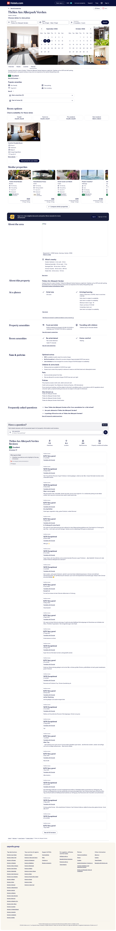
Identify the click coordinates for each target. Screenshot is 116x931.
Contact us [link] (45, 860)
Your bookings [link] (45, 854)
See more (45, 275)
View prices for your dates (29, 161)
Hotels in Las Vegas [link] (12, 854)
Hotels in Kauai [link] (28, 879)
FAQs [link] (43, 857)
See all (10, 91)
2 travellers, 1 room (79, 23)
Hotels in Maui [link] (28, 874)
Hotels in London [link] (11, 906)
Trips (96, 3)
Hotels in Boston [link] (11, 898)
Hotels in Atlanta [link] (11, 893)
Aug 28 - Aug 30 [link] (71, 118)
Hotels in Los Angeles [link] (12, 876)
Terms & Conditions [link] (82, 854)
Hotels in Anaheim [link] (11, 914)
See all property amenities (50, 332)
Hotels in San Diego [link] (12, 868)
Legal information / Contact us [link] (85, 863)
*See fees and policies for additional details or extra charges (57, 317)
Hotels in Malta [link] (28, 868)
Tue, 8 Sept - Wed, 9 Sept (50, 23)
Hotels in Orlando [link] (11, 863)
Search (105, 22)
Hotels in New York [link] (11, 857)
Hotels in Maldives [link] (29, 863)
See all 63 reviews (13, 78)
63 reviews (12, 450)
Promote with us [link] (64, 861)
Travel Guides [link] (98, 860)
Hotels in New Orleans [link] (12, 865)
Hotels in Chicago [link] (11, 860)
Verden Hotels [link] (29, 838)
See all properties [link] (16, 8)
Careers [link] (97, 857)
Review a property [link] (46, 863)
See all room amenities (49, 345)
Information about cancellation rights (53, 286)
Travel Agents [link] (63, 864)
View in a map (47, 254)
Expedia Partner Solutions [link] (66, 859)
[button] (45, 37)
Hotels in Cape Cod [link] (29, 884)
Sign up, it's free (102, 216)
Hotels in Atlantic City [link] (12, 901)
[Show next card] (108, 186)
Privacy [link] (79, 857)
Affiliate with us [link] (64, 856)
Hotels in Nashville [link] (11, 871)
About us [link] (97, 854)
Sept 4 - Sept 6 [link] (96, 118)
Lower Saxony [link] (21, 838)
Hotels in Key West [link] (11, 904)
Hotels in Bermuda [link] (29, 865)
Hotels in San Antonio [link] (12, 895)
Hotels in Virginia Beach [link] (13, 909)
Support (90, 3)
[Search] (106, 432)
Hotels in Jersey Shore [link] (30, 871)
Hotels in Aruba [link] (28, 854)
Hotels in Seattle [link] (11, 912)
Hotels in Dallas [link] (11, 917)
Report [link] (14, 463)
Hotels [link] (9, 838)
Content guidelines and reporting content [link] (83, 866)
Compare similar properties (59, 206)
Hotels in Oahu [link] (28, 882)
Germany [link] (15, 838)
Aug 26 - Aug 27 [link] (45, 118)
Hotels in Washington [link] (12, 887)
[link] (104, 8)
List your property (80, 3)
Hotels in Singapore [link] (29, 860)
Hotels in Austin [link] (11, 890)
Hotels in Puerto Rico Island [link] (31, 876)
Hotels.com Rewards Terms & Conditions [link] (84, 870)
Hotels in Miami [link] (11, 879)
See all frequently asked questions (52, 416)
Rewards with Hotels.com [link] (101, 863)
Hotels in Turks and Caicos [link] (31, 857)
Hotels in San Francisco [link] (12, 874)
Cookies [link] (79, 860)
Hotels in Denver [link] (11, 884)
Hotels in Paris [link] (10, 882)
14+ (105, 62)
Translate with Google (49, 460)
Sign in (107, 3)
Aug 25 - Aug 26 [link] (19, 118)
